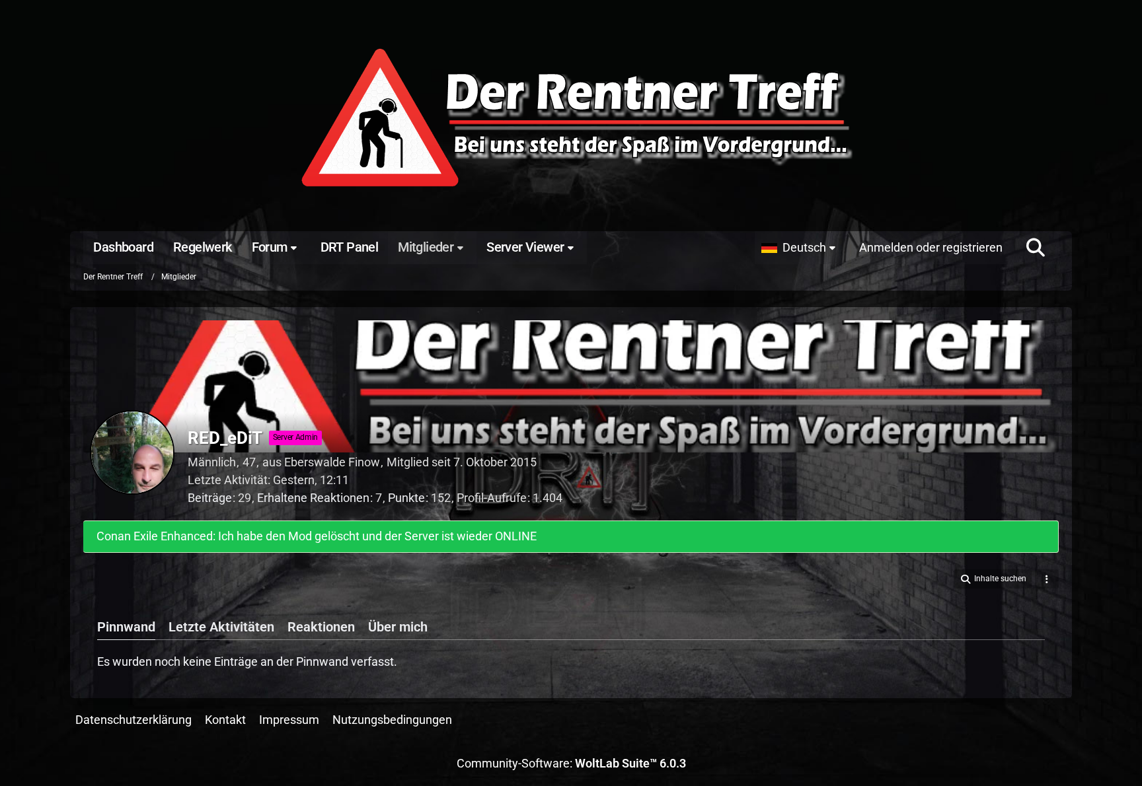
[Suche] (1035, 247)
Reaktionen (321, 627)
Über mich (398, 627)
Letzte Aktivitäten (221, 627)
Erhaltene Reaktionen (313, 498)
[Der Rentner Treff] (570, 119)
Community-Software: (571, 763)
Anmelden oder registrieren (931, 247)
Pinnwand (126, 627)
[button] (802, 247)
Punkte (406, 498)
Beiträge (210, 498)
